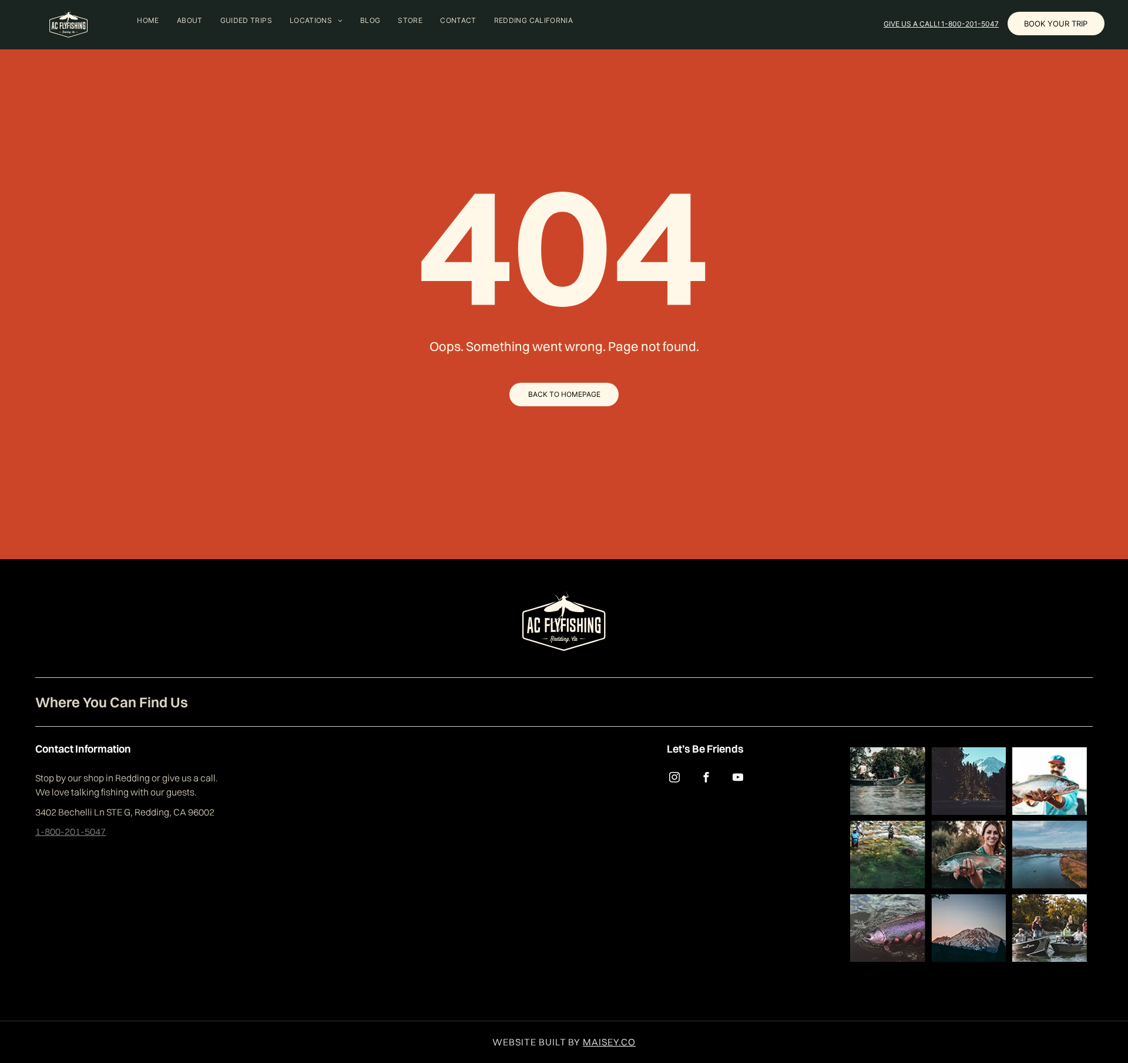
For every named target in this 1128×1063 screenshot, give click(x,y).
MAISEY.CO (609, 1042)
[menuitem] (147, 20)
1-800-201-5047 (70, 831)
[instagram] (674, 779)
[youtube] (738, 779)
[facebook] (706, 779)
